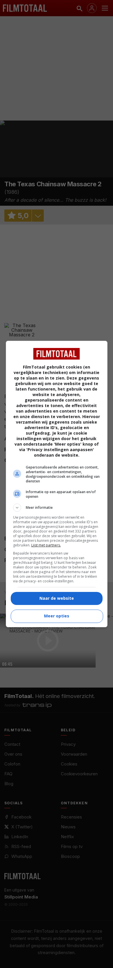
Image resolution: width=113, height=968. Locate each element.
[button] (56, 508)
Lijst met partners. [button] (46, 545)
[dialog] (56, 484)
